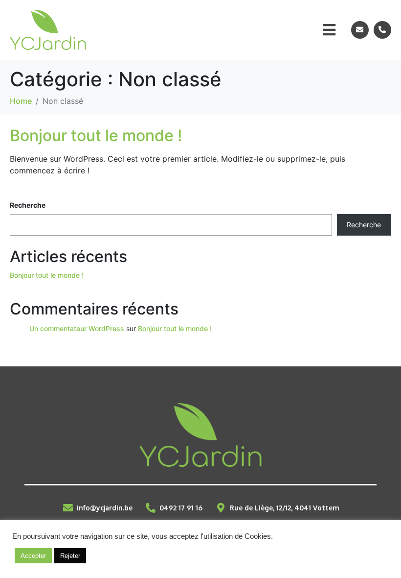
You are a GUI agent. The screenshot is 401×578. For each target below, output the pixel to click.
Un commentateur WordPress (76, 328)
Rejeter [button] (70, 555)
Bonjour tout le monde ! (96, 135)
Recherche (27, 205)
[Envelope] (360, 30)
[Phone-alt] (382, 30)
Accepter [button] (33, 555)
